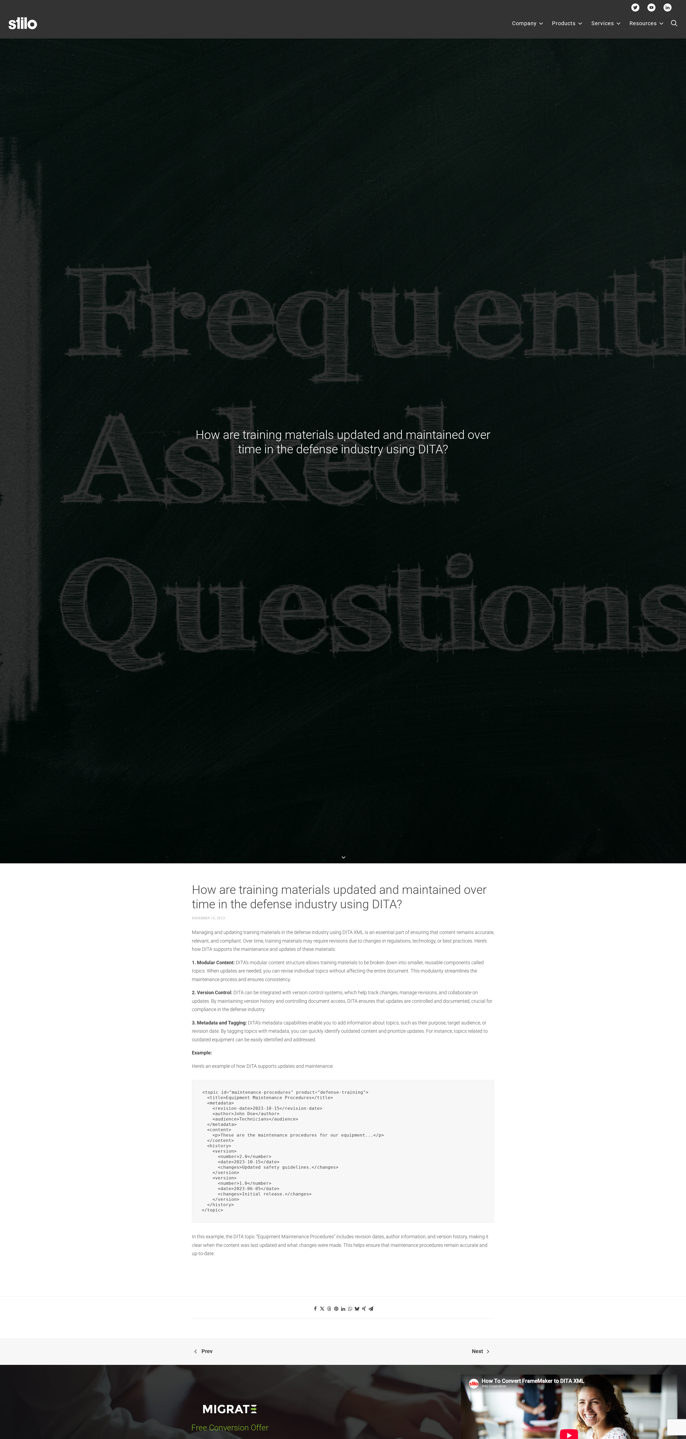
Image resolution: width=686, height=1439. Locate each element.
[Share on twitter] (322, 1308)
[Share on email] (371, 1308)
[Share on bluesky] (357, 1308)
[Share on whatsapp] (350, 1308)
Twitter (635, 7)
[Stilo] (23, 23)
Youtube (651, 7)
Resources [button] (643, 23)
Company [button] (524, 23)
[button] (674, 23)
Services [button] (602, 23)
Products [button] (564, 23)
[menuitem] (527, 23)
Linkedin (667, 7)
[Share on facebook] (315, 1308)
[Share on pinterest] (336, 1308)
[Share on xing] (364, 1308)
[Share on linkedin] (343, 1308)
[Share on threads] (329, 1308)
